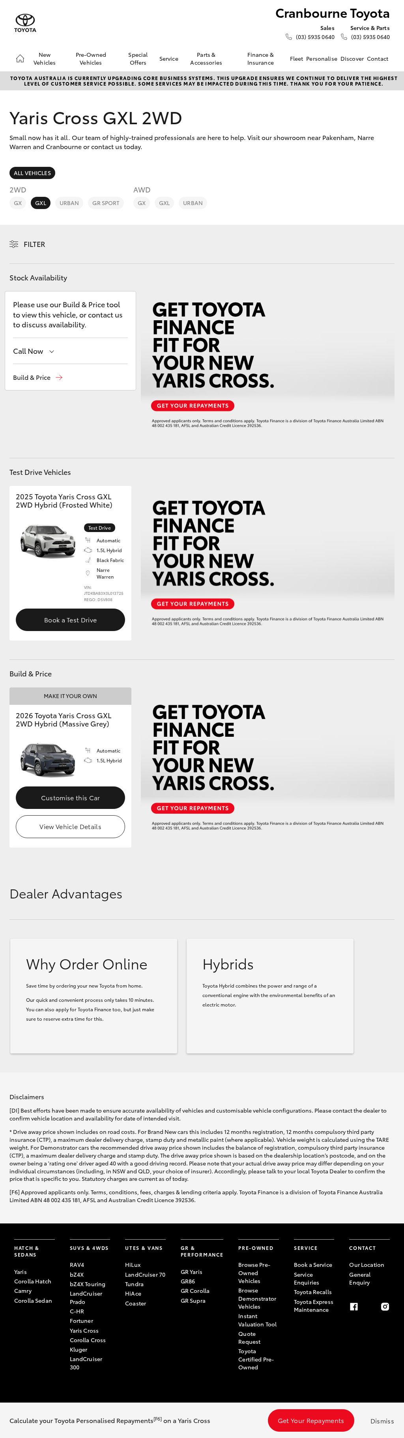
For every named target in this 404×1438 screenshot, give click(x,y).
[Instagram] (385, 1306)
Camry (23, 1290)
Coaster (135, 1303)
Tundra (134, 1284)
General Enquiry (359, 1278)
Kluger (79, 1349)
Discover (352, 58)
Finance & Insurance (260, 58)
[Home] (20, 58)
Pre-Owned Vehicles (91, 58)
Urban (69, 203)
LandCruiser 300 (86, 1363)
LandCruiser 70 (145, 1274)
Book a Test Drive (70, 619)
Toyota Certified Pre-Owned (256, 1359)
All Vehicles (32, 173)
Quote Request (249, 1337)
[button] (37, 377)
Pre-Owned (255, 1247)
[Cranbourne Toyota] (25, 23)
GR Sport (105, 203)
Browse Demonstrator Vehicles (257, 1298)
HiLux (132, 1264)
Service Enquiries (306, 1278)
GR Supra (193, 1300)
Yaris (20, 1272)
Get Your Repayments (311, 1420)
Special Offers (138, 58)
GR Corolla (195, 1290)
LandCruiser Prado (86, 1297)
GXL (40, 203)
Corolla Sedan (33, 1300)
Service (168, 58)
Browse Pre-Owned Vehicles (254, 1273)
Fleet (296, 58)
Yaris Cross (84, 1330)
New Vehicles (45, 58)
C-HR (77, 1311)
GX (18, 203)
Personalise (321, 58)
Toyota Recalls (313, 1292)
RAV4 (77, 1264)
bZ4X (77, 1274)
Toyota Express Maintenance (313, 1305)
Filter (34, 244)
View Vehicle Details (70, 826)
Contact (377, 58)
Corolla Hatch (32, 1281)
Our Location (366, 1264)
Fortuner (81, 1320)
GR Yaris (191, 1272)
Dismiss (382, 1420)
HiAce (133, 1293)
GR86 (188, 1281)
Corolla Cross (88, 1340)
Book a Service (313, 1264)
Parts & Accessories (206, 58)
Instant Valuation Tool (257, 1320)
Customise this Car (70, 797)
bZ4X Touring (88, 1284)
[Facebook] (354, 1306)
